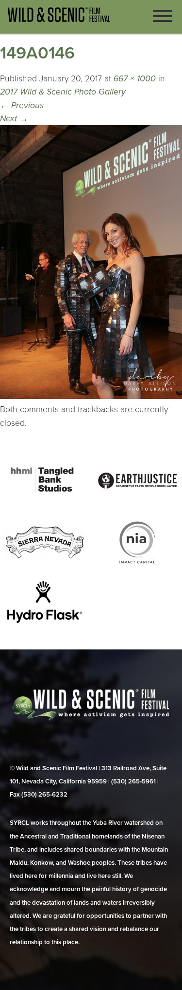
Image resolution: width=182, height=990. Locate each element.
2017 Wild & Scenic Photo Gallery (63, 92)
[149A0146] (91, 396)
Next (14, 119)
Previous (22, 105)
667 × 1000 (135, 79)
